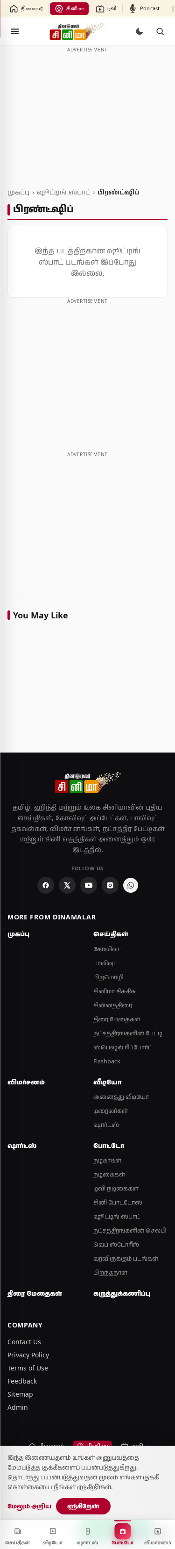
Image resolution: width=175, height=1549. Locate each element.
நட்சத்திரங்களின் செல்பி (130, 1230)
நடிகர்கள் (107, 1160)
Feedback (22, 1381)
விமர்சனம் (26, 1082)
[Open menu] (15, 31)
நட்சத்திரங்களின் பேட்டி (127, 1033)
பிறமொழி (108, 977)
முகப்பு (18, 191)
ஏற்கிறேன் (83, 1506)
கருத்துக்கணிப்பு (121, 1293)
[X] (67, 885)
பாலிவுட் (105, 963)
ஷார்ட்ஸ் (106, 1125)
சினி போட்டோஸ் (117, 1202)
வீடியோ (107, 1082)
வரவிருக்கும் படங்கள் (125, 1258)
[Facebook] (45, 885)
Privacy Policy (28, 1354)
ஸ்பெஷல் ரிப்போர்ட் (122, 1047)
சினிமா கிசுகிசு (114, 991)
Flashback (106, 1061)
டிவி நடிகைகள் (116, 1188)
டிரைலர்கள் (110, 1111)
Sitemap (20, 1394)
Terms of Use (27, 1367)
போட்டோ (108, 1145)
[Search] (160, 31)
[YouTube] (88, 885)
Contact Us (24, 1341)
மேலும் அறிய (29, 1506)
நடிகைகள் (109, 1174)
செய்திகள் (110, 934)
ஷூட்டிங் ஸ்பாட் (63, 191)
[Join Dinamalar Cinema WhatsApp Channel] (130, 885)
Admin (17, 1407)
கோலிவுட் (107, 949)
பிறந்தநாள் (110, 1272)
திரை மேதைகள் (116, 1019)
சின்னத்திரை (112, 1005)
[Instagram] (110, 885)
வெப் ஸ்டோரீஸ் (116, 1244)
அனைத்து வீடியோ (121, 1097)
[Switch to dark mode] (139, 31)
